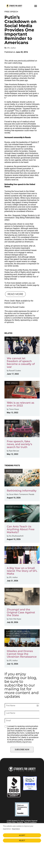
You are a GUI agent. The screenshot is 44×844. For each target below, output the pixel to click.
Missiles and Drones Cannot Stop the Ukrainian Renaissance (22, 654)
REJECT (22, 840)
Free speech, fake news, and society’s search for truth (19, 444)
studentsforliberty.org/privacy (19, 742)
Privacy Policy (11, 822)
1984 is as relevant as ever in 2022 (20, 404)
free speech (16, 202)
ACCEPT (22, 835)
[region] (22, 833)
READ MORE (15, 294)
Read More (16, 829)
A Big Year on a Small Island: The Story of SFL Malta (22, 570)
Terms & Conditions (30, 822)
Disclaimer (20, 822)
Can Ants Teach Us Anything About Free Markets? (20, 529)
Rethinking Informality (21, 490)
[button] (35, 6)
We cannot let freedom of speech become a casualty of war (21, 362)
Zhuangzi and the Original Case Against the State (21, 612)
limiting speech (24, 69)
